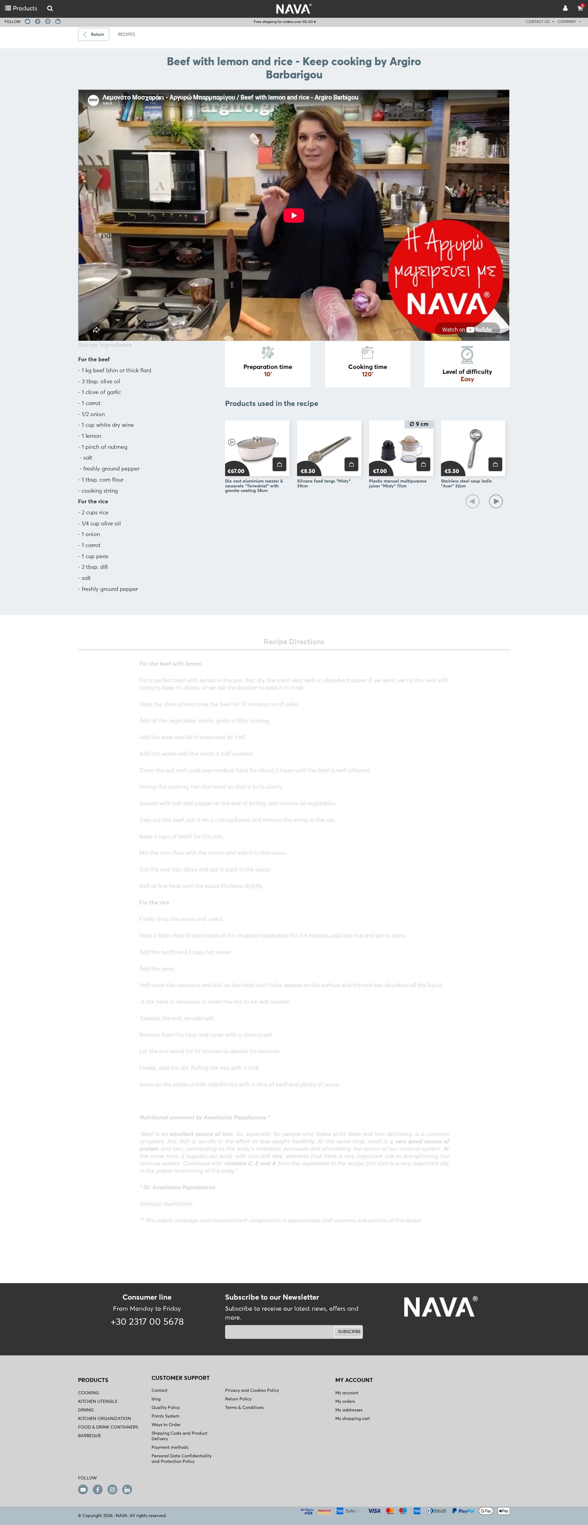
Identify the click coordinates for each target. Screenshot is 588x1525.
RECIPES (126, 34)
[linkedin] (58, 21)
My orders (345, 1401)
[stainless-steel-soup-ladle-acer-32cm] (473, 448)
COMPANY (567, 22)
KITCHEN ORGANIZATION (104, 1419)
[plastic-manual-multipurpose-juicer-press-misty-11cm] (401, 448)
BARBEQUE (89, 1436)
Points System (165, 1416)
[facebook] (38, 21)
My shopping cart (352, 1419)
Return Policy (238, 1399)
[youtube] (27, 21)
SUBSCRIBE (349, 1332)
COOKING (88, 1393)
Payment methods (170, 1447)
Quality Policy (166, 1408)
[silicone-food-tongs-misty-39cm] (329, 448)
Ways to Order (166, 1425)
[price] (279, 464)
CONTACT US (537, 22)
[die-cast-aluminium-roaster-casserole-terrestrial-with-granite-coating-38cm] (257, 448)
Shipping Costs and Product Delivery (179, 1436)
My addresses (349, 1410)
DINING (86, 1410)
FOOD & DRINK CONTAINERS (108, 1427)
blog (156, 1399)
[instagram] (48, 21)
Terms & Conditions (244, 1408)
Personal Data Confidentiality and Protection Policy (182, 1459)
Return (97, 34)
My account (346, 1393)
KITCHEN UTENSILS (97, 1401)
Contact (160, 1390)
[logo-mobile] (50, 8)
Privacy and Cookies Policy (252, 1390)
